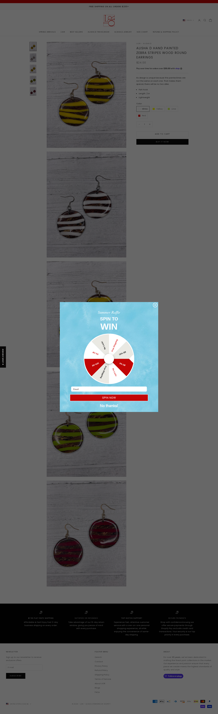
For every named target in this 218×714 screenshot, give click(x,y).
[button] (3, 357)
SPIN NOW (109, 397)
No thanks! (109, 406)
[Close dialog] (155, 305)
